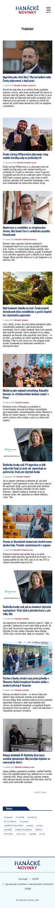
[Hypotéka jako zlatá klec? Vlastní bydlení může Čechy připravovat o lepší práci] (27, 57)
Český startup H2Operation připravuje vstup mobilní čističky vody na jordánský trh (25, 156)
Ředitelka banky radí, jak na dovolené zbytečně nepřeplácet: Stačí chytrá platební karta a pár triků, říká (27, 610)
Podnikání (24, 85)
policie (42, 834)
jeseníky (39, 826)
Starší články (40, 792)
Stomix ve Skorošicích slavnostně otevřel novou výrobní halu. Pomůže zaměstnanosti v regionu (27, 543)
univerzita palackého (14, 825)
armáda (30, 826)
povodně (20, 817)
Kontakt (23, 878)
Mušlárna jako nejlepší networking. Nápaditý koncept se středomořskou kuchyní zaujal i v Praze (26, 394)
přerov (38, 829)
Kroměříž (8, 830)
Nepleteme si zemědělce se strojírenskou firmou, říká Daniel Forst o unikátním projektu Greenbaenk (26, 231)
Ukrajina (32, 834)
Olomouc (32, 817)
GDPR (35, 878)
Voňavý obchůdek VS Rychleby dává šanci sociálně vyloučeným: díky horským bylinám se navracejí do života (26, 758)
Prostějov (8, 834)
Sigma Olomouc (23, 829)
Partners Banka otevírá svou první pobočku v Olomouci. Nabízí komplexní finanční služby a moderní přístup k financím (26, 681)
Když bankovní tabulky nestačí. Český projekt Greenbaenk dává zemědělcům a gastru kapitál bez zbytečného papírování (27, 311)
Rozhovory (33, 239)
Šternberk (8, 817)
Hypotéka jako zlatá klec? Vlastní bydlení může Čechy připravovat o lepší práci (27, 79)
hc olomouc (10, 821)
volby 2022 (21, 834)
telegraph (24, 821)
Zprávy (33, 162)
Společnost (32, 85)
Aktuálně (17, 85)
